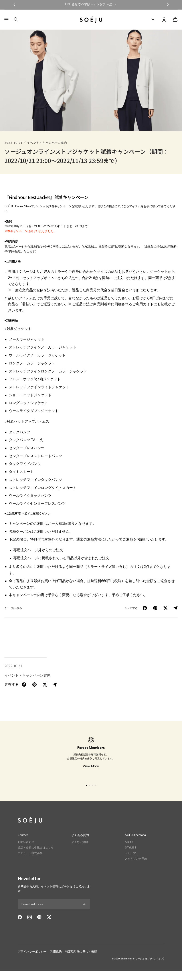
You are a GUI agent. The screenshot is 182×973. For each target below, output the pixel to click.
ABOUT (130, 842)
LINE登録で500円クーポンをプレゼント (91, 4)
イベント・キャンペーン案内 (47, 143)
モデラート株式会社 (30, 853)
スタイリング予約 (136, 858)
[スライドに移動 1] (86, 785)
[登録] (84, 904)
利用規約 (56, 951)
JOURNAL (131, 853)
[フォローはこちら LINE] (39, 917)
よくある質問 (79, 842)
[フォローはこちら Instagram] (29, 917)
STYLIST (130, 847)
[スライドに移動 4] (95, 785)
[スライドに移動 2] (89, 785)
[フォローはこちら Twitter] (49, 917)
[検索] (16, 19)
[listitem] (24, 684)
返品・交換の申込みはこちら (35, 847)
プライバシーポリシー (32, 951)
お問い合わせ (26, 842)
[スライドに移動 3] (92, 785)
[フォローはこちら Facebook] (20, 917)
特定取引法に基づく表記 (81, 951)
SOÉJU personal (135, 835)
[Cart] (175, 19)
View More (91, 766)
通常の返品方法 (88, 539)
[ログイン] (164, 19)
